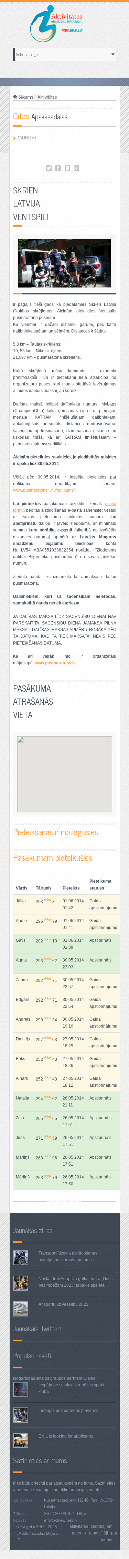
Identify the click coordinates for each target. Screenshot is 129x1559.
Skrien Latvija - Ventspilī (49, 168)
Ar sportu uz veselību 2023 (63, 1304)
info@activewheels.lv (60, 1519)
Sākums (26, 96)
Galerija (79, 1533)
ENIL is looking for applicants (66, 1436)
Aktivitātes (47, 96)
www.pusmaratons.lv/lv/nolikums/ (44, 490)
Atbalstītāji (98, 1533)
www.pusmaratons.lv (55, 662)
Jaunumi (26, 138)
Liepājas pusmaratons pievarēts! (69, 1410)
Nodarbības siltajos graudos (39, 1378)
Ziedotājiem (101, 1526)
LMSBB (23, 1533)
